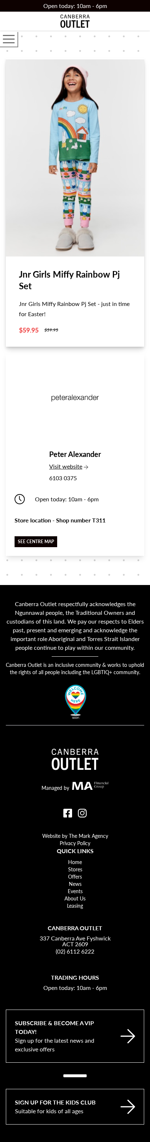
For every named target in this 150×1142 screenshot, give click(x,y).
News (75, 883)
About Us (75, 898)
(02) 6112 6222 (75, 951)
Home (75, 862)
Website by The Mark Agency (75, 835)
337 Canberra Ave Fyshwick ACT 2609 (75, 941)
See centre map (36, 541)
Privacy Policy (75, 843)
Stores (75, 869)
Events (75, 891)
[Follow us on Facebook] (67, 813)
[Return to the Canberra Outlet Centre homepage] (75, 21)
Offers (75, 876)
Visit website (75, 466)
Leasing (75, 905)
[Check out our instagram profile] (82, 813)
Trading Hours (75, 977)
